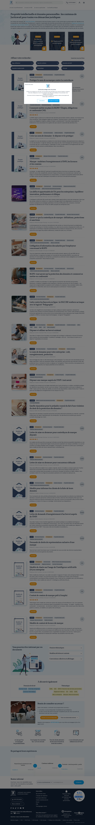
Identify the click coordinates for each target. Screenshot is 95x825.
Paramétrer (42, 100)
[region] (48, 93)
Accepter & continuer (54, 100)
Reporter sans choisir (29, 84)
